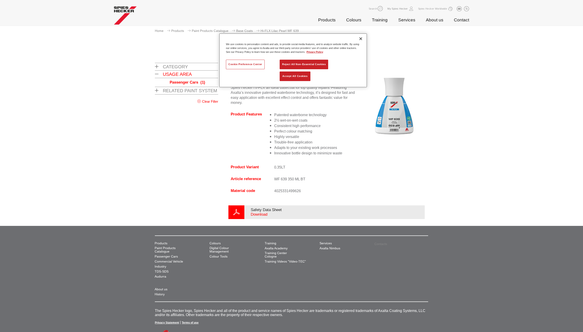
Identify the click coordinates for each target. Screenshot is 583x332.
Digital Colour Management (219, 249)
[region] (293, 60)
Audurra (160, 276)
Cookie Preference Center (245, 64)
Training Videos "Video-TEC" (285, 261)
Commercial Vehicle (169, 261)
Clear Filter (210, 101)
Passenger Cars (187, 82)
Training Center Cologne (276, 254)
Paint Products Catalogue (210, 31)
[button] (380, 8)
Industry (160, 266)
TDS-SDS (162, 271)
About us (434, 20)
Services (406, 20)
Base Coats (244, 31)
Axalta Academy (276, 248)
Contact (461, 20)
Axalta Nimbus (330, 248)
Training (380, 20)
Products (327, 20)
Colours (353, 20)
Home (159, 31)
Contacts (380, 244)
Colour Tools (219, 256)
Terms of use (190, 322)
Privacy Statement (167, 322)
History (160, 294)
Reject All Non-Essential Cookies (304, 64)
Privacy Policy (315, 52)
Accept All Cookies (294, 76)
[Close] (361, 39)
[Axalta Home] (125, 17)
